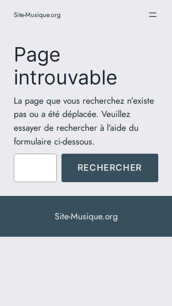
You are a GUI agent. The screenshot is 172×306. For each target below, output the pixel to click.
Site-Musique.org (37, 14)
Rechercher (110, 167)
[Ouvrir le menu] (152, 14)
